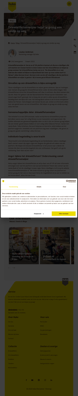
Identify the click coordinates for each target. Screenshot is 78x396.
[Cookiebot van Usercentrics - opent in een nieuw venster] (67, 181)
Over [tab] (64, 187)
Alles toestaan (63, 213)
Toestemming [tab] (13, 187)
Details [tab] (39, 187)
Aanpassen (37, 213)
